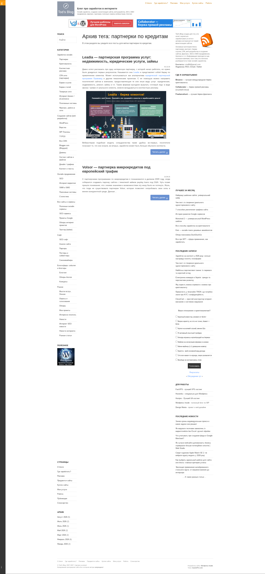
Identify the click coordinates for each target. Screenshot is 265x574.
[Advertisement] (194, 142)
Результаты (194, 372)
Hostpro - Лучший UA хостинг (188, 398)
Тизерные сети (65, 92)
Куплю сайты (197, 3)
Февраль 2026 (63, 539)
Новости (62, 319)
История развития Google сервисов (190, 214)
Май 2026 (61, 530)
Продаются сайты (64, 481)
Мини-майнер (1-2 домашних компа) (192, 346)
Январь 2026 (62, 544)
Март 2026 (61, 535)
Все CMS (63, 141)
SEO (61, 179)
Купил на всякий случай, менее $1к (191, 328)
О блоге (148, 3)
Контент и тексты (66, 169)
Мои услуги (185, 3)
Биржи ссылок (65, 83)
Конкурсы (63, 282)
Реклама (173, 3)
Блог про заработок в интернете (97, 8)
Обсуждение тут (194, 376)
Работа (209, 3)
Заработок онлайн (64, 55)
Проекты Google (66, 218)
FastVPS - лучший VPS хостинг (189, 389)
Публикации (62, 498)
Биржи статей (65, 87)
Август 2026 (62, 517)
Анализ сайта (65, 244)
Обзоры (62, 306)
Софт (59, 235)
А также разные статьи (194, 477)
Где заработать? (161, 3)
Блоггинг (63, 273)
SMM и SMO (64, 187)
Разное (60, 287)
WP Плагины (64, 132)
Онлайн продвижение (66, 174)
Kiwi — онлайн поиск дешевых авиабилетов (194, 230)
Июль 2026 (61, 521)
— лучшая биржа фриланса (194, 94)
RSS (187, 67)
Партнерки (63, 59)
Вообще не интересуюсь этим (189, 360)
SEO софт (63, 239)
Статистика (64, 196)
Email (192, 67)
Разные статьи (65, 335)
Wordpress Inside (183, 403)
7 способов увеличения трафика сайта (192, 210)
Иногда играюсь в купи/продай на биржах (194, 337)
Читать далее (158, 152)
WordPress (63, 123)
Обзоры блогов (65, 277)
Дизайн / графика (66, 164)
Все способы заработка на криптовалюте (193, 226)
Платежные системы (68, 103)
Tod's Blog (65, 8)
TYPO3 (62, 136)
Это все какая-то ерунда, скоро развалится (195, 355)
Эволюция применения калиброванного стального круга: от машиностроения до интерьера (192, 470)
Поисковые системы (67, 192)
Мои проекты (64, 310)
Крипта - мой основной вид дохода (191, 351)
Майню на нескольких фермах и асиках (193, 342)
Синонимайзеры (66, 260)
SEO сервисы (65, 213)
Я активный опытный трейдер (190, 333)
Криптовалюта (65, 64)
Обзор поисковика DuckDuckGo (189, 235)
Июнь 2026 (61, 526)
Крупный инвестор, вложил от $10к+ (192, 317)
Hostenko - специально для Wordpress (191, 394)
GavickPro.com (197, 568)
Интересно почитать (67, 315)
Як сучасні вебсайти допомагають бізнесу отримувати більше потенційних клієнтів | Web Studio (193, 445)
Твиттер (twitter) (65, 230)
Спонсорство (62, 503)
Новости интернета (67, 331)
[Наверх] (3, 567)
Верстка (62, 127)
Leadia (136, 72)
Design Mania (181, 407)
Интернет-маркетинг (67, 183)
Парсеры (63, 248)
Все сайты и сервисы (66, 202)
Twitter (199, 67)
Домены (62, 153)
